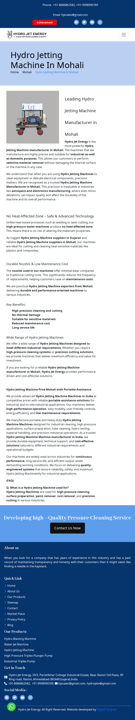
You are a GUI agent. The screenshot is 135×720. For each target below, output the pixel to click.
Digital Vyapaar (107, 709)
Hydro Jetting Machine (19, 650)
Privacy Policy (16, 619)
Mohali (27, 72)
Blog (10, 625)
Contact (12, 608)
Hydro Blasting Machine (20, 639)
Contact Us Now (67, 528)
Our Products (16, 597)
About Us (13, 591)
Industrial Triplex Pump (19, 661)
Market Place (16, 614)
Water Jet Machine (16, 644)
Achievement (45, 22)
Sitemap (12, 602)
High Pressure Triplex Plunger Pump (28, 656)
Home (15, 72)
